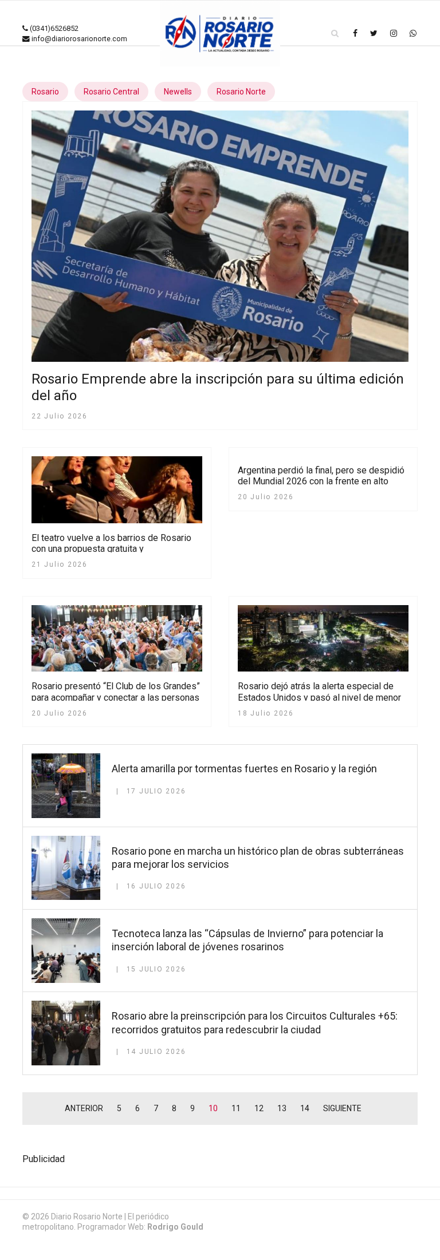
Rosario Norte (241, 91)
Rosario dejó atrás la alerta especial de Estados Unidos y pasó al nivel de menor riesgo (319, 697)
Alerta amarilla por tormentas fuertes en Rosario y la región (244, 769)
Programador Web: (140, 1226)
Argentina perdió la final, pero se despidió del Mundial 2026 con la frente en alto (321, 476)
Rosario (45, 91)
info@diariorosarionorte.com (79, 38)
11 (236, 1108)
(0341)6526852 (54, 28)
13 (281, 1108)
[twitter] (374, 33)
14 (304, 1108)
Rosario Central (111, 91)
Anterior (84, 1108)
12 (259, 1108)
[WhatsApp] (413, 33)
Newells (178, 91)
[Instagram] (393, 33)
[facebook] (355, 33)
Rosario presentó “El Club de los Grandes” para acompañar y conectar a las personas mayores (116, 697)
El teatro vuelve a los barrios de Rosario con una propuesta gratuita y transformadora (111, 548)
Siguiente (342, 1108)
